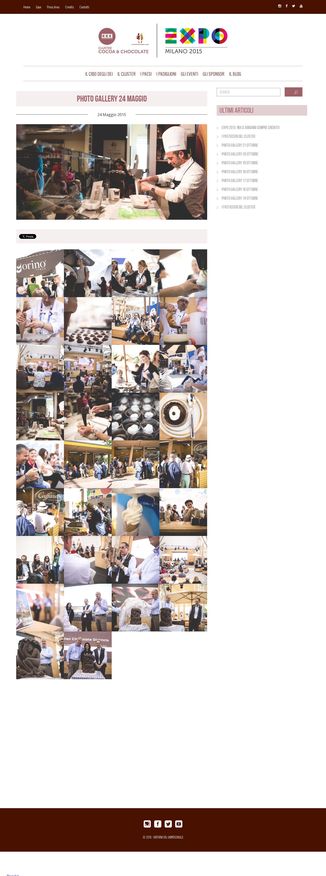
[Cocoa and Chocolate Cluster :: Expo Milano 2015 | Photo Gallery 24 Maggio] (163, 33)
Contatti (84, 6)
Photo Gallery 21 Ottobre (240, 145)
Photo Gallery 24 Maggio (112, 98)
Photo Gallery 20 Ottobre (240, 154)
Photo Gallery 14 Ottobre (240, 198)
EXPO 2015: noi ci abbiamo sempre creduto (250, 127)
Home (26, 6)
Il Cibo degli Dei (99, 74)
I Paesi (146, 74)
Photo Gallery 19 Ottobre (240, 162)
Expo (38, 6)
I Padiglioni (166, 74)
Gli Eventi (189, 74)
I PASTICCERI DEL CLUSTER (238, 136)
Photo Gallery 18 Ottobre (240, 171)
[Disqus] (111, 747)
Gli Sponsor (213, 74)
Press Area (53, 6)
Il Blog (235, 74)
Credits (69, 6)
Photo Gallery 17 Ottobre (240, 180)
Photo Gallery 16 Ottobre (240, 189)
